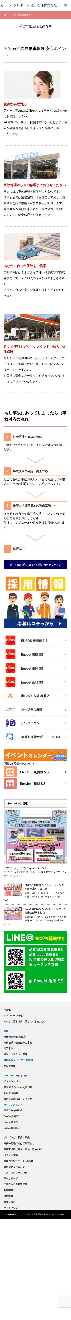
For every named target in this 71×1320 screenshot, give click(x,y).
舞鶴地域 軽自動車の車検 (18, 1042)
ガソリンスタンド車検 (15, 1054)
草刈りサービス (12, 1178)
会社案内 (8, 1190)
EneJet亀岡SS (11, 1122)
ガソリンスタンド (13, 1104)
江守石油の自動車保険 (15, 1184)
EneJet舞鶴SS (11, 1116)
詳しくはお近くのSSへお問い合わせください (35, 564)
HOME (7, 1009)
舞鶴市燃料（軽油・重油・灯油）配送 (24, 1149)
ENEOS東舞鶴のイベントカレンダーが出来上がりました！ (45, 887)
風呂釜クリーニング (14, 1166)
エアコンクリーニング (15, 1172)
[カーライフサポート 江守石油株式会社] (28, 5)
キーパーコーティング (15, 1075)
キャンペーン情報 (13, 1015)
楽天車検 (8, 1048)
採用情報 (8, 1196)
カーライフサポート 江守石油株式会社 (33, 1214)
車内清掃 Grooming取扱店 (18, 1087)
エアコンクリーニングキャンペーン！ (25, 868)
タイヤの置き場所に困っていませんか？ (25, 1021)
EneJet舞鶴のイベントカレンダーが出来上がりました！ (45, 911)
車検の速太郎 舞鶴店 (15, 1036)
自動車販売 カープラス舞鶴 (18, 1060)
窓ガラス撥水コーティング (18, 1098)
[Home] (5, 15)
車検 (6, 1031)
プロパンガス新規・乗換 (17, 1137)
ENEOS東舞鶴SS (13, 1110)
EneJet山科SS (11, 1128)
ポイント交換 (11, 1155)
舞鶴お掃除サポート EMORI (18, 1161)
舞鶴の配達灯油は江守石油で (19, 1143)
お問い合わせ (11, 1202)
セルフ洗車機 (11, 1093)
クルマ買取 (9, 1066)
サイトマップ (11, 1207)
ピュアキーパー (12, 1081)
